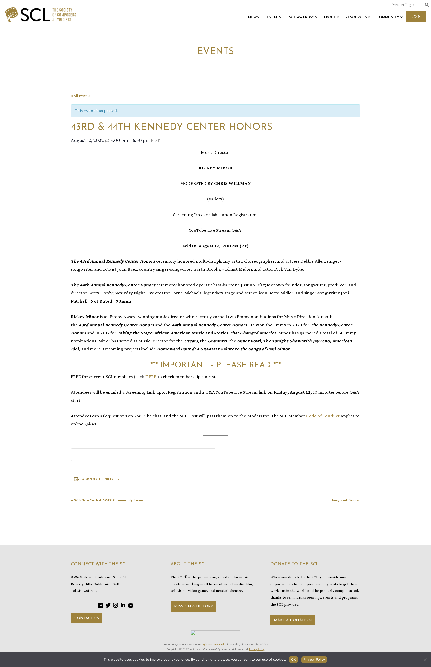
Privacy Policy (256, 649)
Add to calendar (98, 479)
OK (293, 659)
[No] (424, 659)
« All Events (80, 96)
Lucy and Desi (345, 500)
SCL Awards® (301, 17)
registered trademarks (213, 644)
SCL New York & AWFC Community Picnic (107, 500)
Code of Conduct (323, 415)
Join (416, 17)
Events (274, 17)
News (253, 17)
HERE (151, 376)
